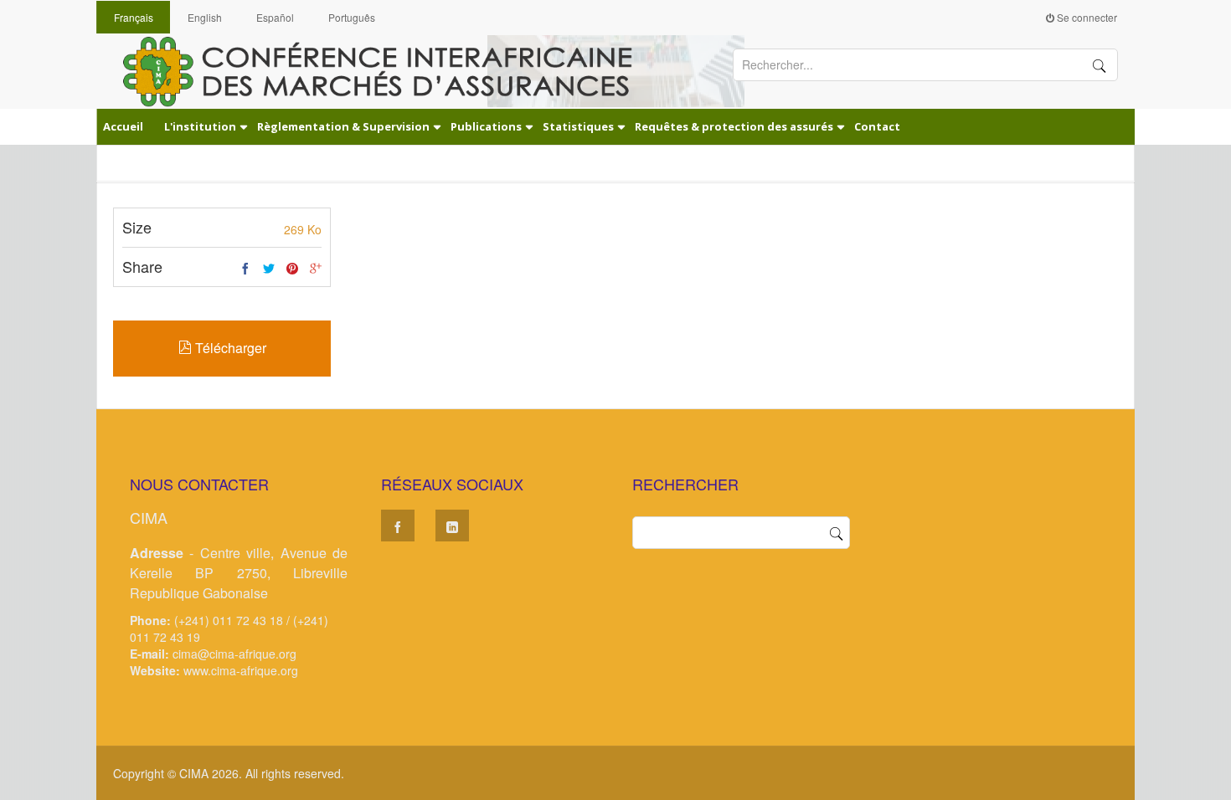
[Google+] (316, 268)
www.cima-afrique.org (240, 670)
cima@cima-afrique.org (234, 653)
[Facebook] (245, 268)
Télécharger (229, 347)
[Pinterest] (292, 268)
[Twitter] (269, 268)
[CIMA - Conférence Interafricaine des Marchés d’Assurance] (389, 70)
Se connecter (1085, 17)
